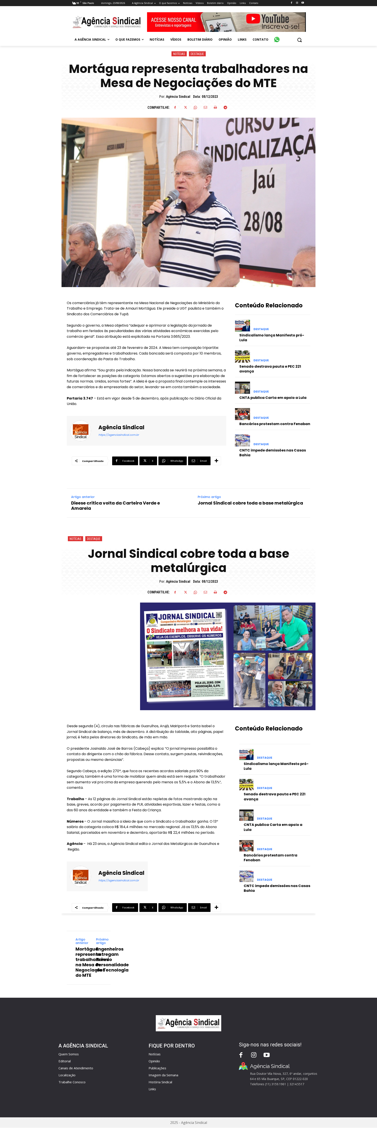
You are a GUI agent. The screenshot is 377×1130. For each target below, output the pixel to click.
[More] (216, 460)
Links (152, 1089)
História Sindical (160, 1082)
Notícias (179, 54)
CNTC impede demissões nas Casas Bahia (272, 453)
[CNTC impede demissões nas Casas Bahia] (242, 440)
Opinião (154, 1061)
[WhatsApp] (195, 107)
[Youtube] (302, 3)
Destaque (197, 54)
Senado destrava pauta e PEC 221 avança (270, 369)
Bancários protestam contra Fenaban (274, 423)
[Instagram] (297, 3)
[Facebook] (291, 3)
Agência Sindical (178, 97)
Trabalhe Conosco (72, 1082)
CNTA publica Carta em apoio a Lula (273, 397)
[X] (185, 107)
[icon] (277, 37)
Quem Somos (68, 1054)
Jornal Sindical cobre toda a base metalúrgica (250, 503)
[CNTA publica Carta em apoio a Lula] (242, 388)
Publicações (157, 1068)
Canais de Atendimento (75, 1068)
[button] (299, 40)
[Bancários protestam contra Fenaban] (242, 414)
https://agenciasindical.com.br (118, 435)
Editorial (64, 1061)
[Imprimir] (215, 107)
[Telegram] (225, 107)
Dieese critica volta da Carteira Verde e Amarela (115, 505)
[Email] (205, 107)
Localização (66, 1075)
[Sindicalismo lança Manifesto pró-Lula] (242, 325)
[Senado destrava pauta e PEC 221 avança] (242, 356)
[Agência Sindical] (83, 430)
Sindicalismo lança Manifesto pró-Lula (271, 338)
